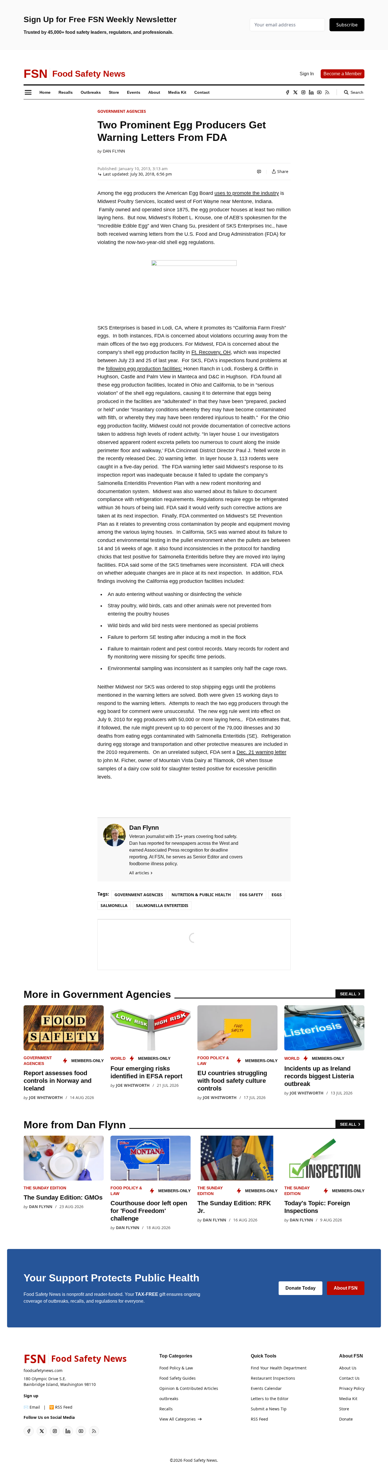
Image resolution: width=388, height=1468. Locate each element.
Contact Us (349, 1378)
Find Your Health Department (278, 1368)
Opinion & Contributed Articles (188, 1388)
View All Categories (177, 1419)
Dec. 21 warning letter (261, 752)
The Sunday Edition (45, 1188)
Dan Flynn (114, 151)
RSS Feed (259, 1419)
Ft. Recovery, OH (211, 352)
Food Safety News (200, 1460)
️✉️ (32, 1407)
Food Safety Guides (177, 1378)
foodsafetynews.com (43, 1370)
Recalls (166, 1408)
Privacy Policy (351, 1388)
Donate (346, 1419)
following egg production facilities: (144, 369)
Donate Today (300, 1288)
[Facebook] (287, 92)
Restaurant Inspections (273, 1378)
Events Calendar (266, 1388)
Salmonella (114, 905)
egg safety (251, 894)
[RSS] (327, 92)
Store (344, 1408)
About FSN (346, 1288)
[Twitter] (295, 92)
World (118, 1058)
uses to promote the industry (246, 193)
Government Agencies (121, 111)
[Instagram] (303, 92)
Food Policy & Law (176, 1368)
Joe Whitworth (46, 1097)
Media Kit (348, 1398)
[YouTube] (319, 92)
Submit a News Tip (269, 1408)
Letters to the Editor (270, 1398)
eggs (277, 894)
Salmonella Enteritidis (162, 905)
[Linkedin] (311, 92)
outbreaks (168, 1398)
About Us (347, 1368)
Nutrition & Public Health (201, 894)
